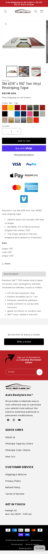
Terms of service (32, 544)
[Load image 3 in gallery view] (36, 71)
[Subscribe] (39, 372)
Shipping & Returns (16, 474)
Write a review (24, 342)
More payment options (24, 155)
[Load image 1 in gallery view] (12, 71)
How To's (10, 456)
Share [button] (7, 263)
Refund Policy (12, 487)
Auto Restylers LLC (20, 540)
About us (10, 437)
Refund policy (36, 540)
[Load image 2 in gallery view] (24, 71)
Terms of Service (14, 493)
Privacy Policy (13, 481)
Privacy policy (17, 544)
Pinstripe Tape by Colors (19, 443)
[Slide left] (3, 72)
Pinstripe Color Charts (17, 450)
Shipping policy (25, 548)
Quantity (6, 126)
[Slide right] (45, 72)
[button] (5, 11)
